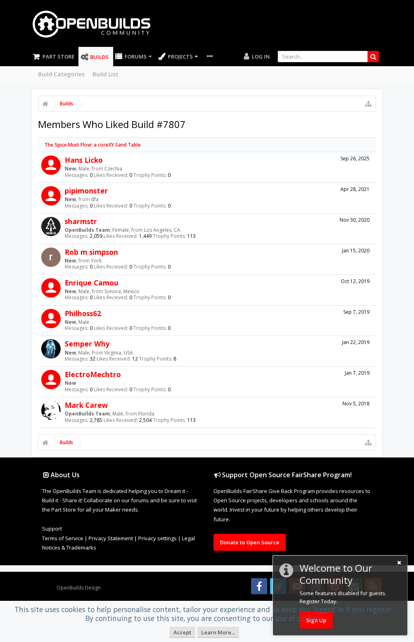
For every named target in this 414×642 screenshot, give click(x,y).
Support (52, 528)
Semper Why (87, 343)
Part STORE (58, 56)
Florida (146, 413)
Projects (180, 56)
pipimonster (86, 190)
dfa (95, 199)
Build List (105, 74)
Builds (99, 57)
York (96, 260)
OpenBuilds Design (79, 587)
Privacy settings (157, 538)
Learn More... (218, 632)
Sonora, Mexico (121, 291)
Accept (182, 632)
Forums (136, 56)
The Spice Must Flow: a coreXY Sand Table (92, 144)
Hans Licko (84, 160)
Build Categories (61, 74)
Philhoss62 (83, 313)
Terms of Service (62, 538)
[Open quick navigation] (368, 103)
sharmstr (81, 221)
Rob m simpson (91, 252)
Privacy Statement (111, 538)
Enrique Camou (91, 282)
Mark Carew (86, 405)
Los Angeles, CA (162, 230)
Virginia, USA (118, 352)
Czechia (113, 168)
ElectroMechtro (93, 374)
